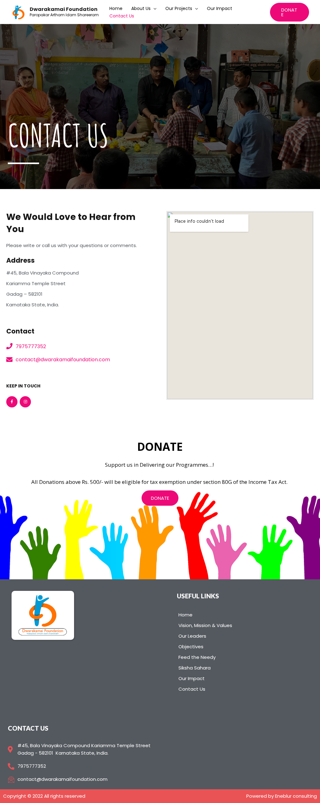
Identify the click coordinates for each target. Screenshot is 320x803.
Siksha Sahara (194, 667)
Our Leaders (192, 636)
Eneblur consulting (296, 796)
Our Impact (219, 8)
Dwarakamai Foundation (64, 9)
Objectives (190, 646)
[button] (160, 498)
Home (115, 8)
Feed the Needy (197, 657)
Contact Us (121, 16)
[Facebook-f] (12, 401)
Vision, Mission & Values (205, 625)
